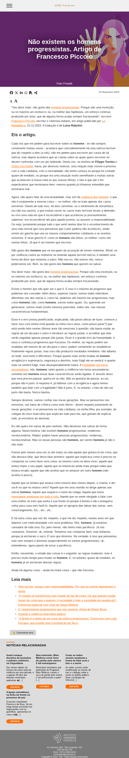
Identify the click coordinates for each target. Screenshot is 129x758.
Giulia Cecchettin (22, 166)
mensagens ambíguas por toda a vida (34, 496)
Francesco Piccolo (23, 121)
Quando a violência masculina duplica (42, 614)
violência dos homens (94, 197)
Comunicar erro (22, 632)
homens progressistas (65, 107)
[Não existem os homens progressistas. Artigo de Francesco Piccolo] (35, 93)
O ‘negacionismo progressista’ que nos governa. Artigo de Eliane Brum (62, 609)
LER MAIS (15, 687)
